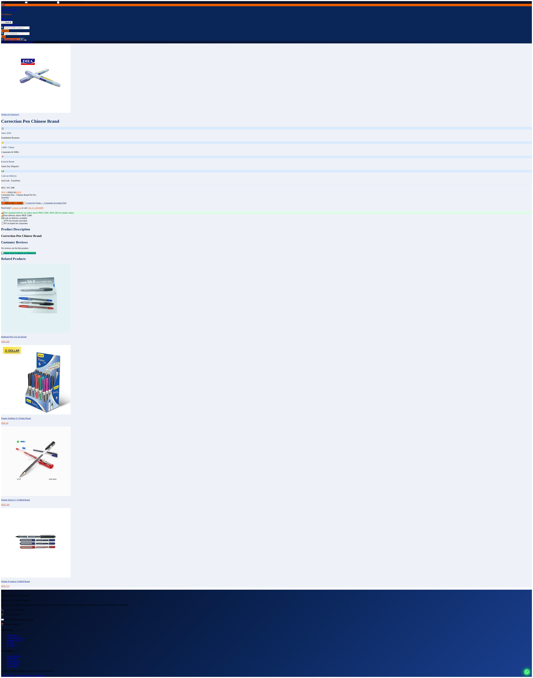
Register (10, 643)
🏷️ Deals (7, 22)
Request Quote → (12, 39)
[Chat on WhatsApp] (527, 672)
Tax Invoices (12, 666)
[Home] (2, 19)
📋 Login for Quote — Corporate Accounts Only (45, 203)
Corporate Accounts (15, 638)
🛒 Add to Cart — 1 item (12, 203)
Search (5, 31)
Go (3, 37)
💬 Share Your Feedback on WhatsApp (18, 253)
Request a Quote (14, 640)
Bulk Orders (12, 658)
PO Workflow (13, 663)
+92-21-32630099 (35, 208)
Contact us (16, 208)
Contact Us (12, 645)
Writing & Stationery (24, 42)
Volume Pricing (13, 661)
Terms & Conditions (23, 675)
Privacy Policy (7, 675)
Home (4, 42)
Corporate (5, 25)
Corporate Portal (14, 656)
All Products (12, 635)
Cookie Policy (38, 675)
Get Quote (14, 25)
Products (7, 19)
